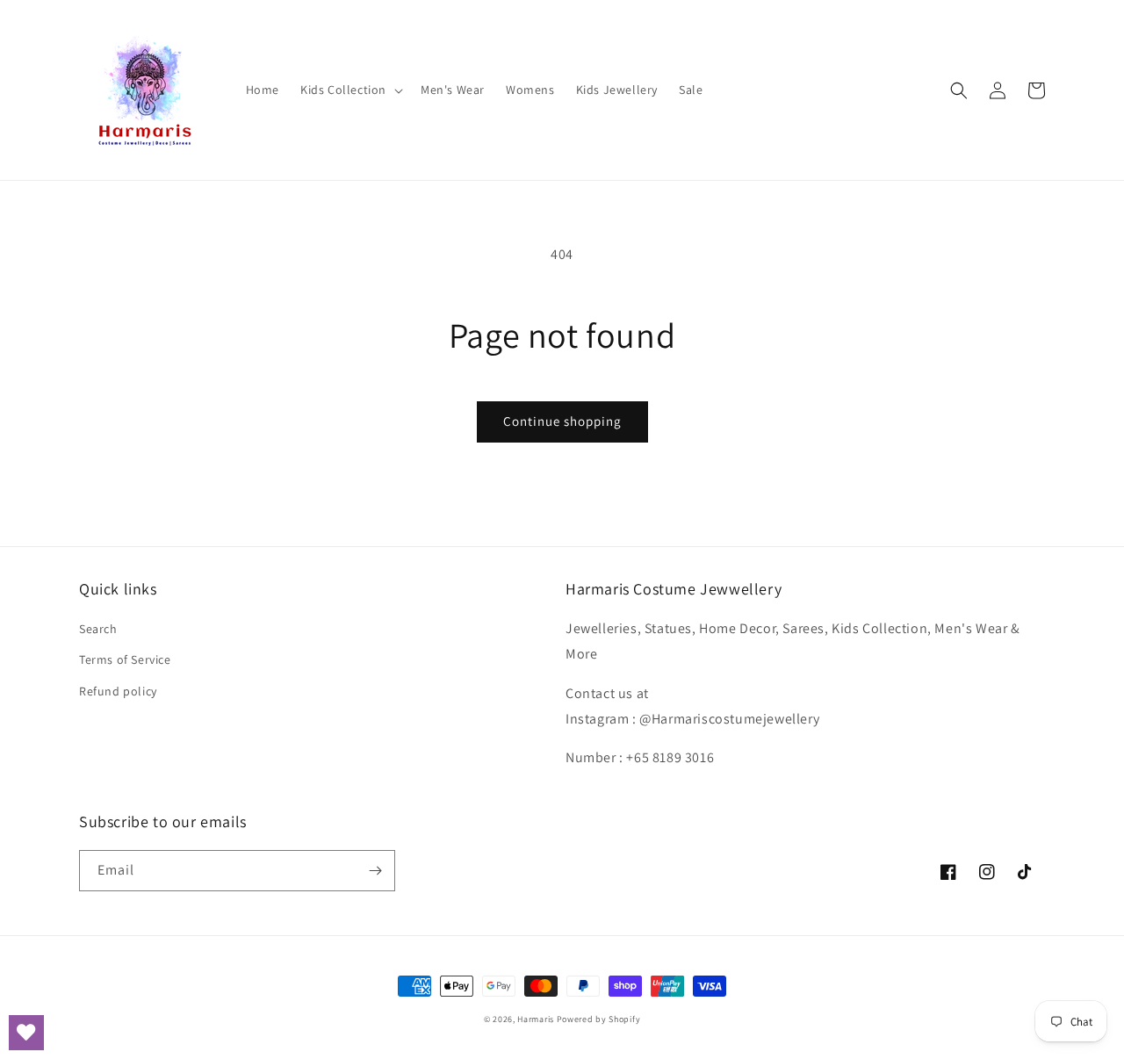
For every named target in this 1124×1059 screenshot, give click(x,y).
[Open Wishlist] (26, 1032)
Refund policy (118, 691)
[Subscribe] (375, 870)
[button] (350, 89)
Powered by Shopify (599, 1019)
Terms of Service (125, 659)
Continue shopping (562, 421)
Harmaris (535, 1019)
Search (98, 629)
